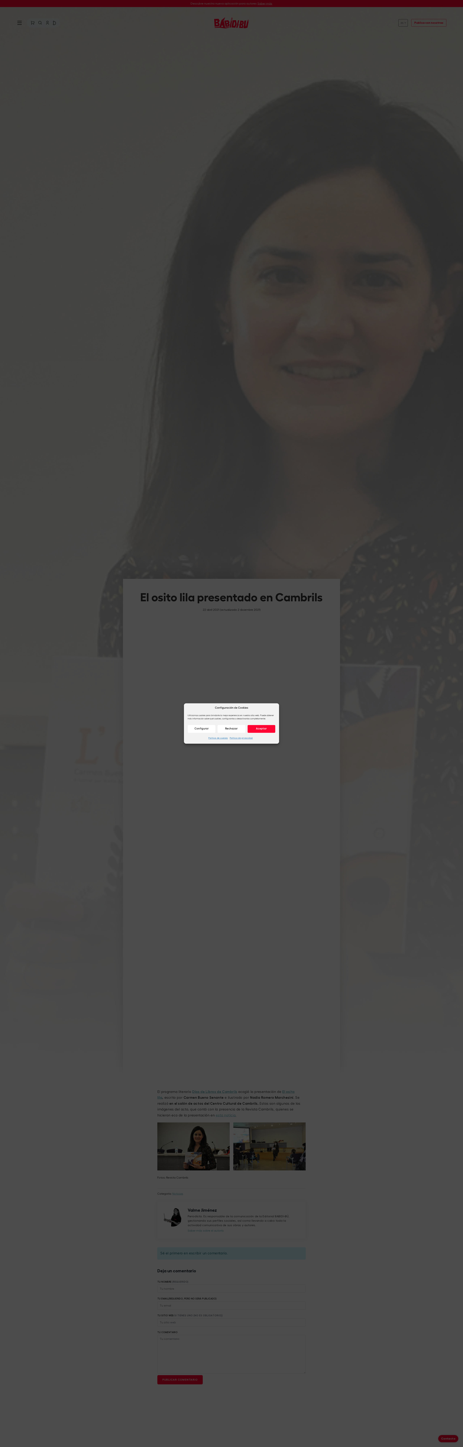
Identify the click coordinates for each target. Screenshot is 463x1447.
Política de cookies (218, 738)
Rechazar (231, 728)
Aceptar (261, 728)
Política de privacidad (241, 738)
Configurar (201, 728)
